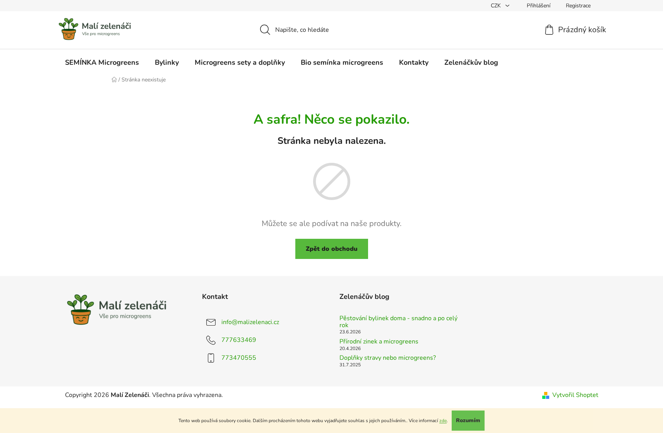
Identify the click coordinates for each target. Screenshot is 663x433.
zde (443, 420)
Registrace (578, 5)
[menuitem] (102, 62)
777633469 (238, 340)
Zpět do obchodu (332, 249)
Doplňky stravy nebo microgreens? (387, 358)
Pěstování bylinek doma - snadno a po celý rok (398, 322)
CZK (496, 5)
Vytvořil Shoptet (575, 395)
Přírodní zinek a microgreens (378, 341)
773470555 (238, 358)
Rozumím (468, 420)
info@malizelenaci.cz (250, 322)
